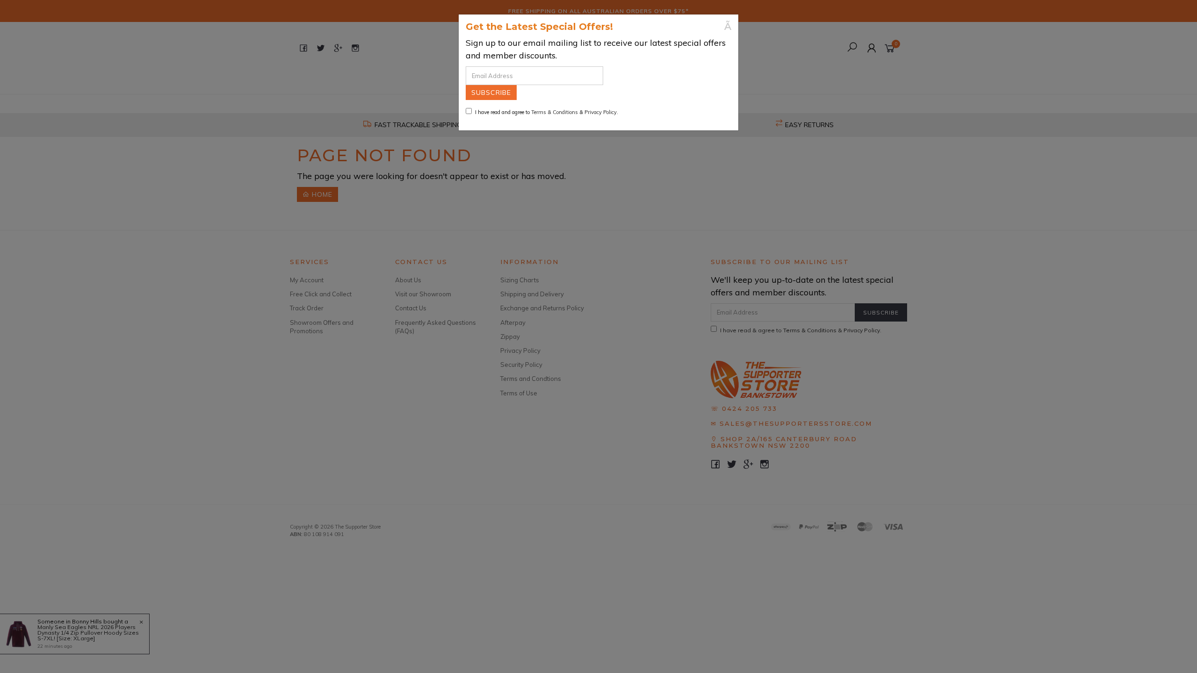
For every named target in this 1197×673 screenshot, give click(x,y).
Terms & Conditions (554, 112)
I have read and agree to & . (546, 112)
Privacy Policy (600, 112)
